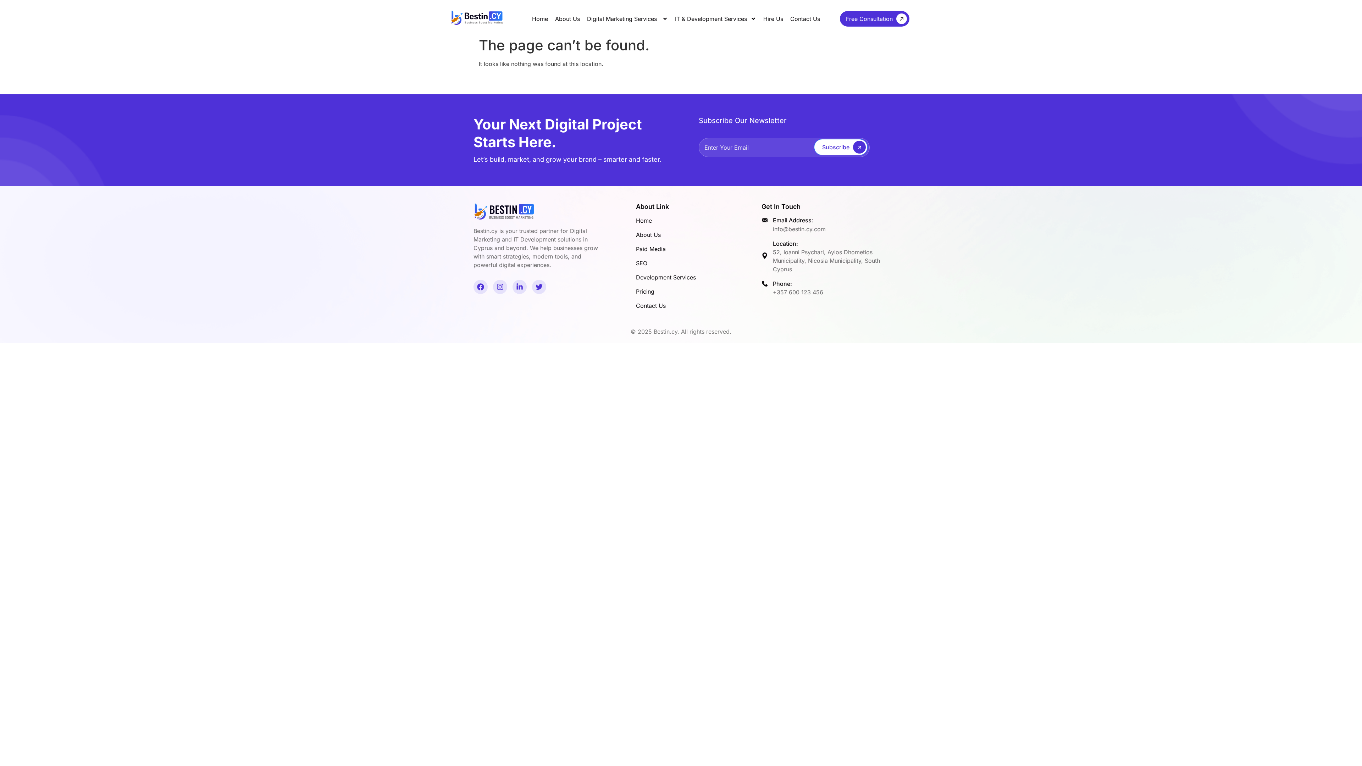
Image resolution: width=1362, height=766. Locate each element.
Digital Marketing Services (623, 18)
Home (540, 18)
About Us (567, 18)
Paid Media (651, 248)
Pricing (645, 291)
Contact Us (805, 18)
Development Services (666, 277)
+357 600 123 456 (798, 292)
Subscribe (835, 147)
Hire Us (773, 18)
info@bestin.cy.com (799, 229)
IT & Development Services (711, 18)
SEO (641, 263)
